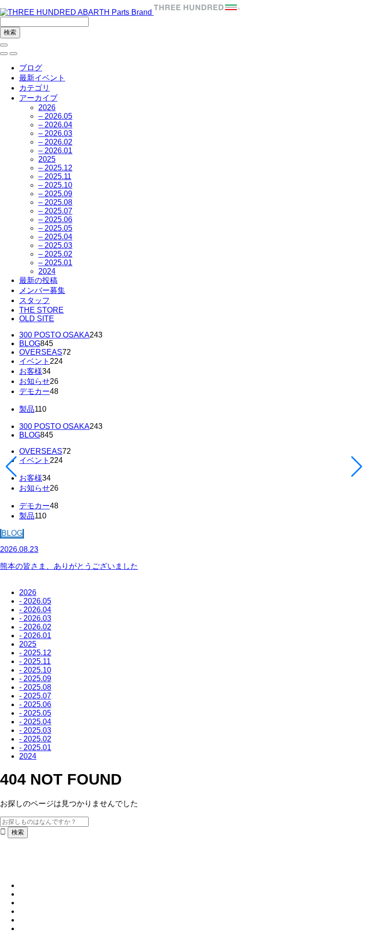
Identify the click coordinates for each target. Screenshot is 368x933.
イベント (34, 361)
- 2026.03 (35, 618)
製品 (26, 409)
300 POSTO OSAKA (54, 335)
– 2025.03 (55, 245)
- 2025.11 (35, 661)
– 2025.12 (55, 168)
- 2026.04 (35, 610)
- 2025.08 (35, 687)
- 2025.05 (35, 713)
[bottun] (4, 45)
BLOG (29, 343)
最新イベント (42, 78)
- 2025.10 (35, 670)
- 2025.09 (35, 678)
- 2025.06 (35, 704)
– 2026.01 (55, 150)
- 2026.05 (35, 601)
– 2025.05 (55, 228)
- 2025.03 (35, 730)
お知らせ (34, 381)
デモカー (34, 391)
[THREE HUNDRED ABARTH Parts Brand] (120, 12)
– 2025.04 (55, 237)
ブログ (30, 68)
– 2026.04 (55, 125)
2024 (47, 271)
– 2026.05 (55, 116)
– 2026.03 (55, 133)
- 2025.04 (35, 722)
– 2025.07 (55, 211)
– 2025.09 (55, 194)
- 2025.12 (35, 653)
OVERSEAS (40, 352)
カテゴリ (34, 88)
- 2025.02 (35, 739)
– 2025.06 (55, 219)
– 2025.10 (55, 185)
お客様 (30, 371)
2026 (47, 107)
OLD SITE (36, 319)
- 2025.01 (35, 747)
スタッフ (34, 300)
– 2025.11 (54, 176)
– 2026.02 (55, 142)
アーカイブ (38, 98)
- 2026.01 (35, 635)
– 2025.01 (55, 263)
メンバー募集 (42, 290)
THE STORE (41, 310)
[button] (4, 53)
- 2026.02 (35, 627)
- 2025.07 (35, 696)
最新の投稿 (38, 280)
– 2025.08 (55, 202)
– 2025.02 (55, 254)
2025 (47, 159)
